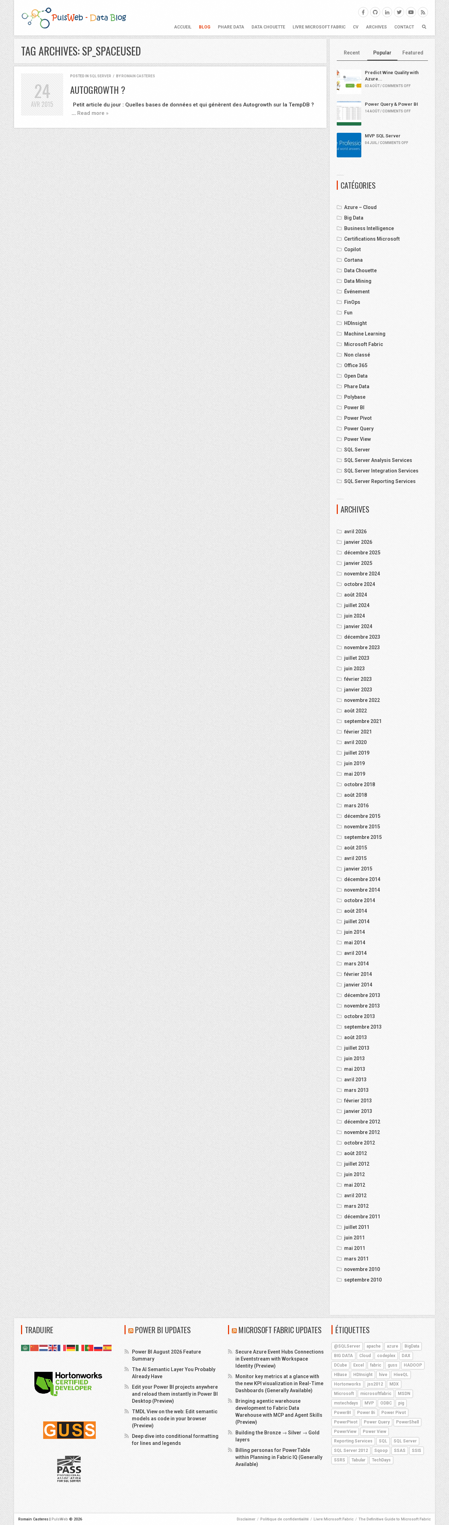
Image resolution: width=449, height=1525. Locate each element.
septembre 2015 (363, 837)
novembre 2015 (362, 826)
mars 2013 (356, 1090)
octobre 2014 (359, 900)
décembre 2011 (362, 1216)
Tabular (358, 1460)
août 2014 (355, 911)
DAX (406, 1355)
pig (401, 1403)
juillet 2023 (356, 658)
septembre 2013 (363, 1027)
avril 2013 (355, 1079)
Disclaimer (246, 1519)
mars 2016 (356, 805)
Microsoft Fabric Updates (280, 1329)
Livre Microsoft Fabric (319, 27)
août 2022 (355, 710)
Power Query (359, 428)
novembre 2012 (362, 1132)
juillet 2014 (356, 921)
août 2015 (355, 848)
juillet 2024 (356, 605)
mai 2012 (354, 1185)
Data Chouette (268, 27)
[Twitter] (399, 12)
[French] (62, 1347)
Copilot (352, 249)
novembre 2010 (362, 1269)
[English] (53, 1347)
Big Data (353, 218)
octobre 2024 (359, 584)
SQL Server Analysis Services (378, 460)
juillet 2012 (356, 1164)
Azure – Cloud (360, 207)
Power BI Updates (163, 1329)
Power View (357, 439)
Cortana (353, 260)
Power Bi (366, 1412)
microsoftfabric (375, 1393)
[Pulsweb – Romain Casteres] (73, 17)
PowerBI (342, 1412)
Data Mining (357, 281)
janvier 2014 (358, 985)
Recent (352, 53)
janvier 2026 (358, 542)
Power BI (354, 407)
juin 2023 (354, 668)
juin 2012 (354, 1174)
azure (392, 1346)
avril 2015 (355, 858)
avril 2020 (355, 742)
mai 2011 (354, 1248)
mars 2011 (356, 1259)
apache (374, 1346)
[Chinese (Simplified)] (34, 1347)
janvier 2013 (358, 1111)
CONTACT (404, 27)
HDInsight (355, 323)
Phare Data (231, 27)
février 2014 (358, 974)
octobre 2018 (359, 784)
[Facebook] (363, 12)
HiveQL (401, 1374)
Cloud (365, 1355)
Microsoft (344, 1393)
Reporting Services (353, 1441)
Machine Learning (365, 334)
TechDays (381, 1460)
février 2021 (358, 732)
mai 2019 (354, 774)
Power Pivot (358, 418)
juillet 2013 (356, 1048)
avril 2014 (355, 953)
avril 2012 (355, 1195)
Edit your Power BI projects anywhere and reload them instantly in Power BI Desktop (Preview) (175, 1394)
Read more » (92, 113)
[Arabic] (25, 1347)
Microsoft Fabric (363, 344)
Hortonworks (347, 1384)
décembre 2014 (362, 879)
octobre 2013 (359, 1016)
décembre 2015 (362, 816)
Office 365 (355, 365)
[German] (71, 1347)
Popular (382, 53)
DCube (340, 1365)
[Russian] (98, 1347)
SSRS (339, 1460)
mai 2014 (354, 942)
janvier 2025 (358, 563)
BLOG (204, 27)
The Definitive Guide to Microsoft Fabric (394, 1519)
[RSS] (423, 12)
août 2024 (355, 595)
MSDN (404, 1393)
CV (355, 27)
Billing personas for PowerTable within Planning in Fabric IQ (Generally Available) (278, 1457)
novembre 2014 (362, 890)
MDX (394, 1384)
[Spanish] (107, 1347)
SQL (383, 1441)
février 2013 (358, 1100)
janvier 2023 (358, 689)
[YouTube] (411, 12)
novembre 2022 (362, 700)
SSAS (400, 1450)
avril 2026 (355, 531)
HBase (340, 1374)
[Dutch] (43, 1347)
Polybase (355, 397)
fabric (375, 1365)
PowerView (345, 1431)
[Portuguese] (89, 1347)
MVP (369, 1403)
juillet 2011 (356, 1227)
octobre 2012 (359, 1143)
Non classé (357, 355)
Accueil (183, 27)
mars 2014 (356, 963)
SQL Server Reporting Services (380, 481)
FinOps (352, 302)
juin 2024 (354, 616)
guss (392, 1365)
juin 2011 (354, 1237)
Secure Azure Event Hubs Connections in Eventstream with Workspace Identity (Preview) (279, 1359)
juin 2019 (354, 763)
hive (383, 1374)
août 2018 (355, 795)
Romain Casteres (138, 76)
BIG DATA (343, 1355)
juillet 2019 (356, 753)
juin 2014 (354, 932)
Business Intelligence (369, 228)
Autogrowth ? (97, 90)
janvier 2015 (358, 869)
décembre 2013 (362, 995)
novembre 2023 (362, 647)
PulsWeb (60, 1519)
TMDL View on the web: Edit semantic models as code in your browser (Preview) (174, 1418)
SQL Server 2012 (351, 1450)
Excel (358, 1365)
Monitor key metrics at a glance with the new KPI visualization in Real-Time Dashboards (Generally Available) (279, 1383)
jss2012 (375, 1384)
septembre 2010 (363, 1280)
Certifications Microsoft (372, 239)
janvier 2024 (358, 626)
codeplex (386, 1355)
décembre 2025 (362, 552)
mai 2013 (354, 1069)
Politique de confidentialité (284, 1519)
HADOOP (413, 1365)
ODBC (386, 1403)
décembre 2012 (362, 1122)
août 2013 (355, 1037)
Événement (357, 291)
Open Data (356, 376)
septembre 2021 (363, 721)
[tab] (352, 53)
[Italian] (80, 1347)
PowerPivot (345, 1422)
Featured (412, 53)
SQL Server (100, 76)
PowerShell (407, 1422)
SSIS (416, 1450)
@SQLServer (347, 1346)
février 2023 (358, 679)
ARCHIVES (376, 27)
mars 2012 (356, 1206)
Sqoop (381, 1450)
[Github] (375, 12)
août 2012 (355, 1153)
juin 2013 (354, 1058)
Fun (348, 312)
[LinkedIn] (387, 12)
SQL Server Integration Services (381, 471)
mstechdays (346, 1403)
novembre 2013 (362, 1006)
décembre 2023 (362, 637)
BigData (411, 1346)
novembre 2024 (362, 573)
